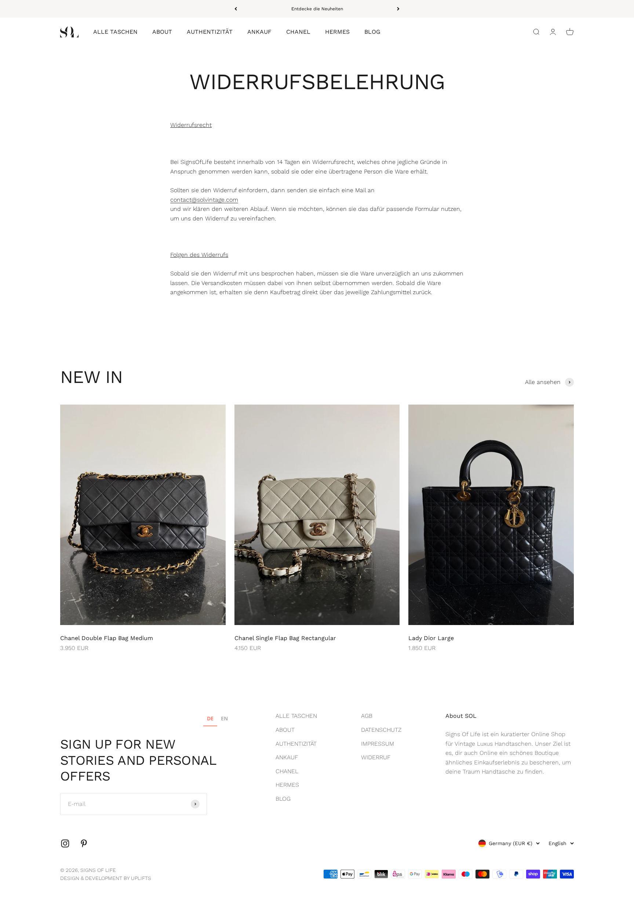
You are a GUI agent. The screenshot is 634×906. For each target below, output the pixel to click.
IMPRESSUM (377, 743)
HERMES (337, 32)
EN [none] (224, 718)
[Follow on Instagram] (65, 843)
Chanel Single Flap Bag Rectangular (285, 638)
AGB (366, 715)
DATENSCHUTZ (381, 729)
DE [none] (210, 718)
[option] (224, 719)
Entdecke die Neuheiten (317, 8)
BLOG (372, 32)
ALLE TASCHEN (115, 32)
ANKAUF (259, 32)
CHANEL (298, 32)
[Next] (398, 8)
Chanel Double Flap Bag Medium (106, 638)
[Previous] (235, 8)
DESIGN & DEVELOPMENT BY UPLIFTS (105, 878)
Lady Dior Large (431, 638)
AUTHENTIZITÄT (210, 32)
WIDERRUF (375, 757)
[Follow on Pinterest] (84, 843)
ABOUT (162, 32)
